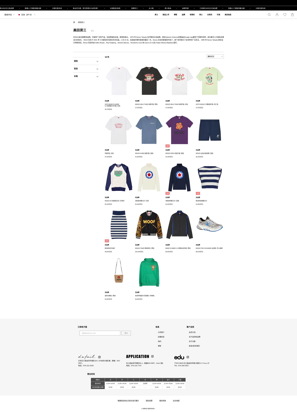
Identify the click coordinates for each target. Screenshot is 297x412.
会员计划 (192, 332)
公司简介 (161, 332)
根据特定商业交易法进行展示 (128, 401)
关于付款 (192, 341)
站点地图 (176, 401)
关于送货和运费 (194, 337)
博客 (159, 346)
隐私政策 (149, 401)
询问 (159, 341)
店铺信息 (161, 337)
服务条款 (162, 401)
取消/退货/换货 (194, 346)
